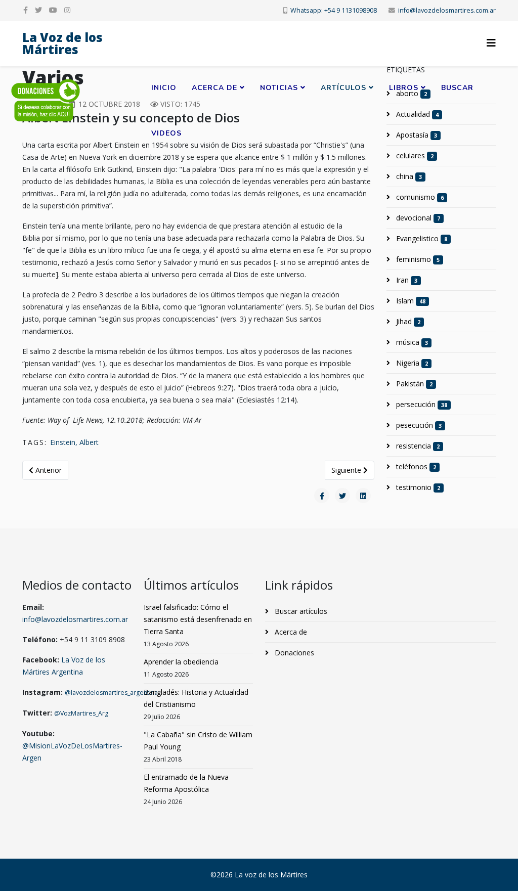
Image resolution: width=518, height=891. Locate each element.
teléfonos (415, 466)
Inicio (164, 88)
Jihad (407, 321)
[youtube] (53, 10)
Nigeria (411, 363)
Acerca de (214, 88)
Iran (405, 280)
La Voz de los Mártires (62, 43)
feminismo (417, 259)
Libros (403, 88)
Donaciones (293, 652)
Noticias (279, 88)
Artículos (343, 88)
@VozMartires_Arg (81, 713)
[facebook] (25, 10)
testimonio (417, 487)
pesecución (418, 425)
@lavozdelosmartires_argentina (111, 692)
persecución (420, 404)
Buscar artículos (300, 611)
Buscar (457, 88)
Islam (409, 300)
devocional (417, 217)
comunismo (419, 197)
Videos (166, 133)
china (408, 176)
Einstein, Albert (74, 442)
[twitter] (38, 10)
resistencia (417, 446)
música (411, 342)
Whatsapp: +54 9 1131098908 (333, 10)
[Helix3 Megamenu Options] (491, 43)
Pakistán (413, 383)
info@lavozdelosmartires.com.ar (447, 10)
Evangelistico (420, 238)
